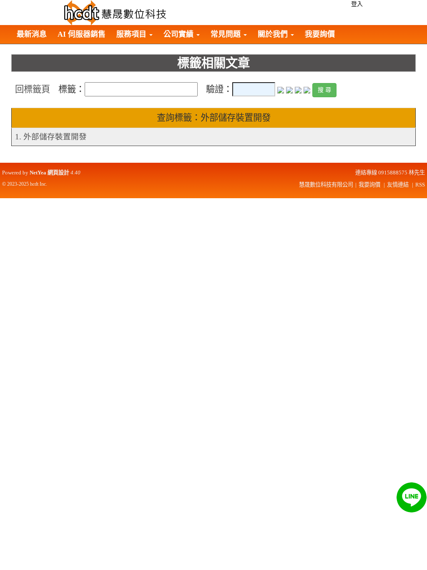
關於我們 (274, 34)
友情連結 (398, 185)
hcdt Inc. (38, 184)
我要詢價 (320, 34)
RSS (420, 185)
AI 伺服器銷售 (81, 34)
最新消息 (32, 34)
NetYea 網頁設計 (49, 172)
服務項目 (132, 34)
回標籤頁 (32, 89)
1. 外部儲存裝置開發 (51, 136)
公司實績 (179, 34)
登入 (357, 4)
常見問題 (227, 34)
